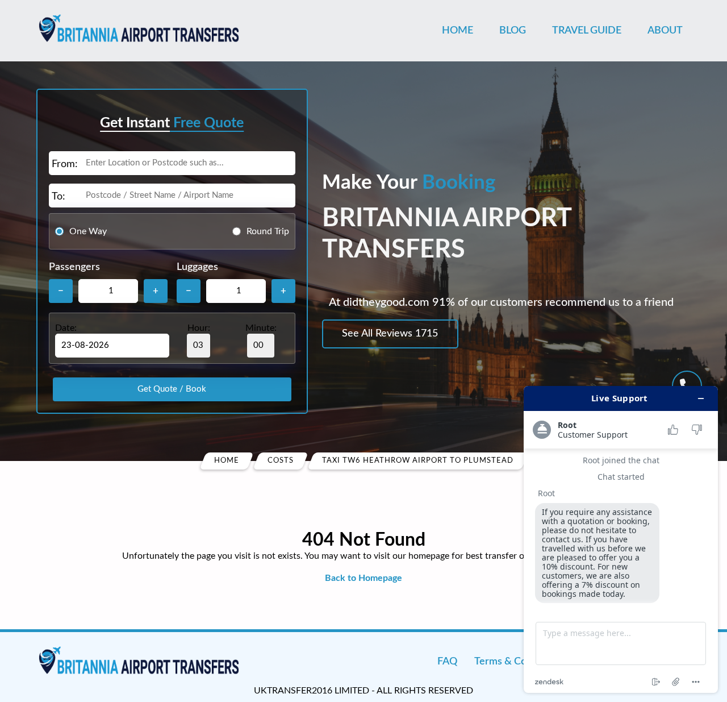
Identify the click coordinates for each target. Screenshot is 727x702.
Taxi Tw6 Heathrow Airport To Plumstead (417, 460)
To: (58, 197)
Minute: (261, 328)
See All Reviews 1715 (390, 334)
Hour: (198, 328)
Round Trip (267, 231)
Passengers (74, 267)
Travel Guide (586, 31)
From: (65, 164)
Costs (281, 460)
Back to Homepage (363, 578)
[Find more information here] (621, 539)
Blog (512, 31)
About (665, 31)
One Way (88, 231)
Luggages (197, 267)
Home (457, 31)
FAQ (447, 662)
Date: (66, 328)
